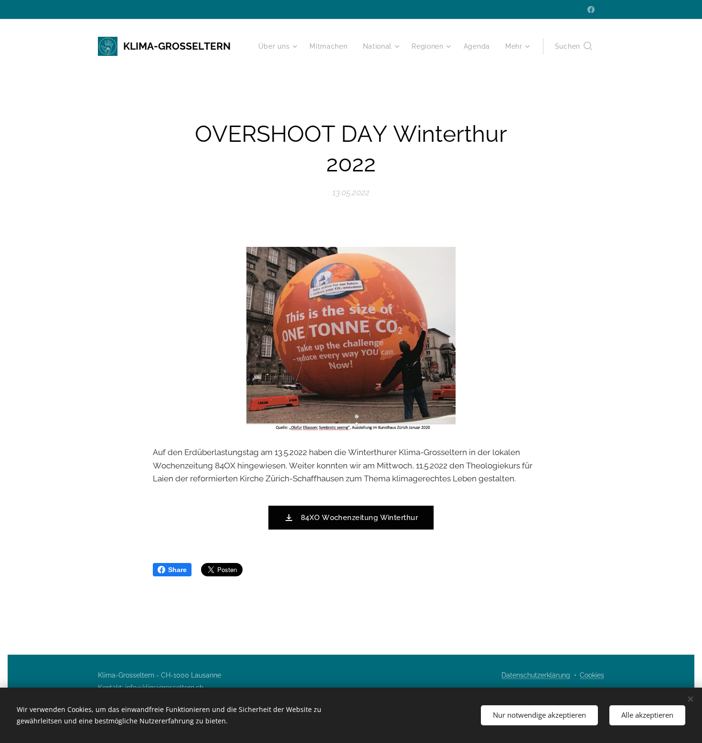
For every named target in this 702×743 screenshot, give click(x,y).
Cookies (592, 675)
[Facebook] (591, 9)
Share (177, 569)
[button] (573, 46)
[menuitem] (279, 46)
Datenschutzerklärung (535, 675)
